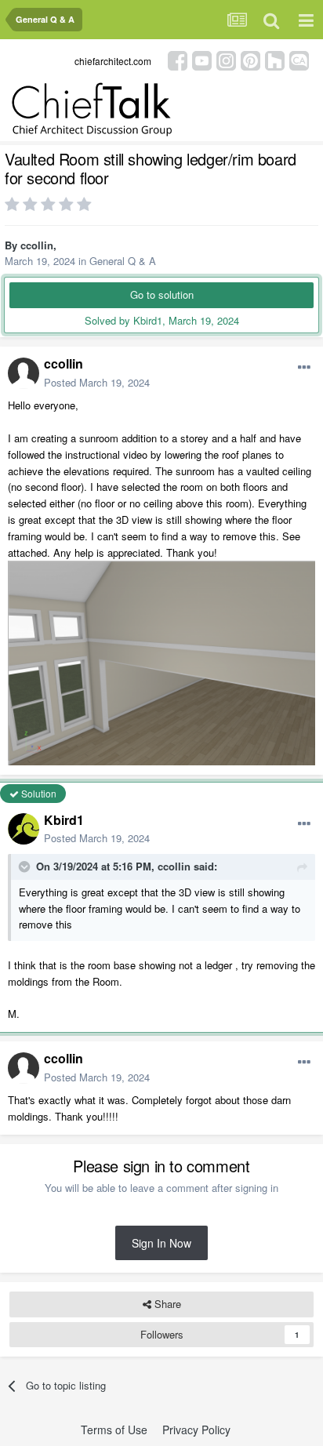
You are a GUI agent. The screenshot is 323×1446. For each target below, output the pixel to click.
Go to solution (162, 294)
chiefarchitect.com (112, 60)
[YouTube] (202, 59)
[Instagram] (226, 59)
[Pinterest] (250, 59)
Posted (97, 382)
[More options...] (304, 367)
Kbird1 (64, 820)
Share (166, 1303)
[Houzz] (275, 59)
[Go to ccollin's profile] (23, 373)
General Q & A (122, 260)
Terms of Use (114, 1429)
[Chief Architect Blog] (299, 59)
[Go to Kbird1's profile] (23, 829)
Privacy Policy (196, 1429)
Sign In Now (161, 1243)
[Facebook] (177, 59)
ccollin (36, 245)
